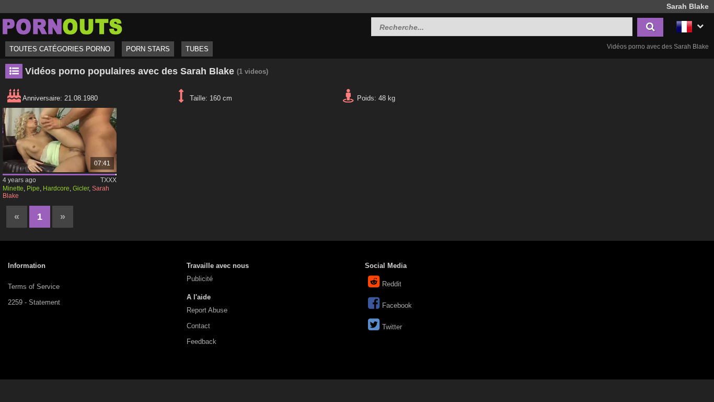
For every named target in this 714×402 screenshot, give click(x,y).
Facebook (397, 305)
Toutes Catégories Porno (59, 49)
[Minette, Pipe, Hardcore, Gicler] (60, 140)
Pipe (33, 188)
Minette (13, 188)
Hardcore (56, 188)
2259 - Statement (34, 302)
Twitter (392, 327)
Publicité (200, 279)
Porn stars (148, 49)
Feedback (201, 341)
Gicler (81, 188)
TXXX (108, 180)
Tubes (197, 49)
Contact (198, 326)
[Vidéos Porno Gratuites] (62, 25)
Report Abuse (207, 310)
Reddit (391, 284)
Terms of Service (34, 287)
